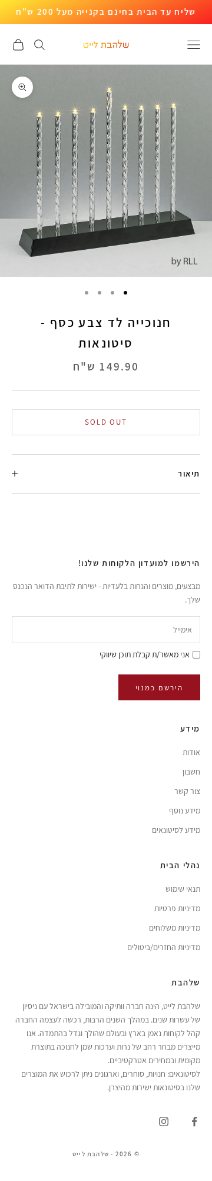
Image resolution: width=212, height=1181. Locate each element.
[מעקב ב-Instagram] (164, 1121)
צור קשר (187, 791)
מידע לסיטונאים (176, 830)
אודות (191, 752)
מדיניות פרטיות (177, 908)
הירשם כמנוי (159, 688)
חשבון (191, 771)
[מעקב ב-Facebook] (194, 1121)
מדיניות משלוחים (174, 927)
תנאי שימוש (182, 889)
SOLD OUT (106, 422)
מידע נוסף (184, 810)
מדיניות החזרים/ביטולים (163, 947)
